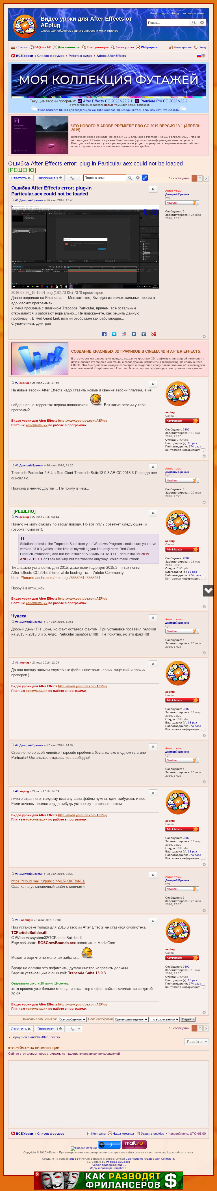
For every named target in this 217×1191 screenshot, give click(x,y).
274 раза (195, 446)
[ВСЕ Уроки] (25, 25)
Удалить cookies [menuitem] (152, 1133)
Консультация (97, 47)
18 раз (192, 443)
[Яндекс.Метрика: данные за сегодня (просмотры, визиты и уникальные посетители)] (84, 1148)
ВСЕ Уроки (24, 1133)
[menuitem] (96, 1133)
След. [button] (206, 179)
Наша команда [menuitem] (123, 1133)
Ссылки (21, 47)
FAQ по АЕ (42, 47)
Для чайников (69, 47)
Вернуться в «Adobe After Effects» (36, 1037)
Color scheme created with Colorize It (150, 1158)
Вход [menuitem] (202, 47)
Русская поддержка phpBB (109, 1164)
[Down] (208, 590)
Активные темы (193, 13)
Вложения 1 (48, 177)
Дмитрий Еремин (177, 194)
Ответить (19, 177)
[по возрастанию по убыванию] (165, 1019)
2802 (186, 429)
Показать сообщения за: (40, 1019)
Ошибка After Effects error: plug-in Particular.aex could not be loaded (95, 163)
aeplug (170, 412)
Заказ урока (125, 47)
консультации (36, 425)
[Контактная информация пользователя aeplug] (203, 449)
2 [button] (200, 178)
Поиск (194, 22)
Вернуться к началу (204, 336)
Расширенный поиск (202, 22)
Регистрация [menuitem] (182, 47)
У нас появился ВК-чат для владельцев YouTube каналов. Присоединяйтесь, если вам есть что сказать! (108, 109)
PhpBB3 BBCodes (118, 1161)
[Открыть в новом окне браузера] (84, 1147)
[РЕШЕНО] (22, 170)
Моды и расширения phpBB (108, 1168)
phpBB (74, 1158)
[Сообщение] (12, 200)
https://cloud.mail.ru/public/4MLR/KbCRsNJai (48, 881)
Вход (175, 13)
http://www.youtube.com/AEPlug (82, 420)
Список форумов (50, 1133)
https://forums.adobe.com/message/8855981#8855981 (55, 578)
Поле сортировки (101, 1019)
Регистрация (159, 13)
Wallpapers (149, 47)
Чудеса (18, 615)
